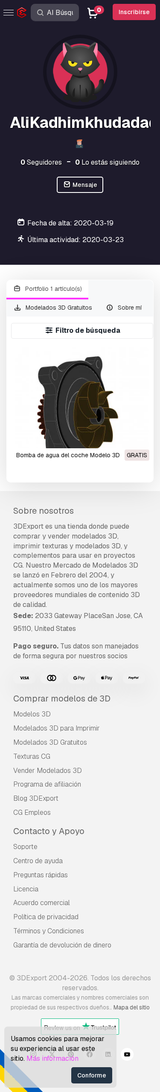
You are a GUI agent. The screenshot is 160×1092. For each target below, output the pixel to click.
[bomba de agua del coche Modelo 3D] (82, 397)
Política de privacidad (46, 916)
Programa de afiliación (47, 784)
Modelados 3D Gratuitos (58, 307)
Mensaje (84, 185)
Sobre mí (129, 307)
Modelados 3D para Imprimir (56, 728)
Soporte (25, 846)
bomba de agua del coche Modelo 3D (68, 455)
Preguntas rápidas (40, 874)
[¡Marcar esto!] (137, 436)
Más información (52, 1058)
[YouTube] (127, 1055)
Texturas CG (31, 756)
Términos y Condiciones (48, 930)
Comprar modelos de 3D (62, 698)
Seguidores (41, 162)
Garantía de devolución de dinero (62, 945)
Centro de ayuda (38, 860)
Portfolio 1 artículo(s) (52, 289)
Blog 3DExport (35, 798)
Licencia (25, 889)
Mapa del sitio (131, 1007)
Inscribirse (134, 12)
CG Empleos (32, 812)
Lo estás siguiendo (107, 162)
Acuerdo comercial (41, 902)
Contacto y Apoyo (48, 831)
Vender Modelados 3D (47, 770)
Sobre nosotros (43, 510)
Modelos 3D (32, 714)
